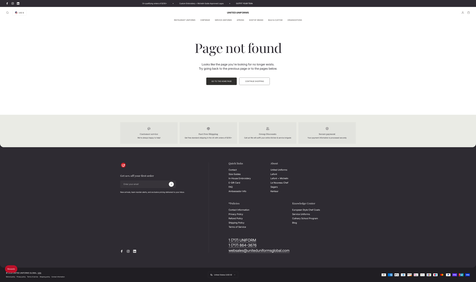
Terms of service (32, 277)
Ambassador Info (237, 191)
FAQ (231, 187)
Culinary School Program (305, 218)
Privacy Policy (236, 214)
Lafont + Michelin (279, 178)
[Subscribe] (171, 184)
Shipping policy (45, 277)
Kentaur (274, 191)
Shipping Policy (236, 222)
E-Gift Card (234, 182)
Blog (294, 222)
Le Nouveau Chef (279, 182)
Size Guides (235, 174)
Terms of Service (237, 227)
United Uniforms (278, 170)
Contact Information (239, 210)
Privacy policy (21, 277)
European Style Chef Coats (306, 210)
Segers (274, 187)
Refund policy (10, 277)
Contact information (58, 277)
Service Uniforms (301, 214)
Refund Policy (236, 218)
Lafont (273, 174)
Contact (233, 170)
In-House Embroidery (240, 178)
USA (39, 273)
